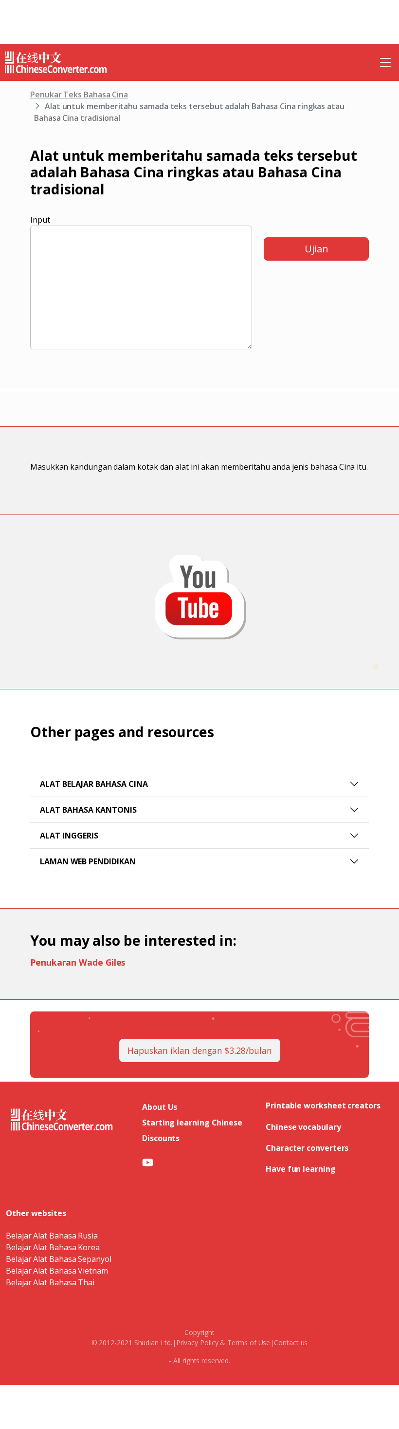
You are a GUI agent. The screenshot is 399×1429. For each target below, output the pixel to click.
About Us (159, 1107)
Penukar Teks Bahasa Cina (79, 94)
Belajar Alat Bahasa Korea (53, 1247)
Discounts (161, 1138)
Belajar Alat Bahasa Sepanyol (58, 1259)
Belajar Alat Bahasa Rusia (52, 1235)
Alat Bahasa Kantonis (88, 809)
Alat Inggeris (69, 835)
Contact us (291, 1342)
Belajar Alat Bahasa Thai (50, 1282)
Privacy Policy (197, 1342)
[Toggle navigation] (385, 62)
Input (40, 219)
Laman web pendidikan (88, 861)
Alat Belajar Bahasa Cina (94, 784)
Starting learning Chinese (192, 1122)
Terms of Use (248, 1342)
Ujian (316, 248)
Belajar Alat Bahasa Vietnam (57, 1270)
